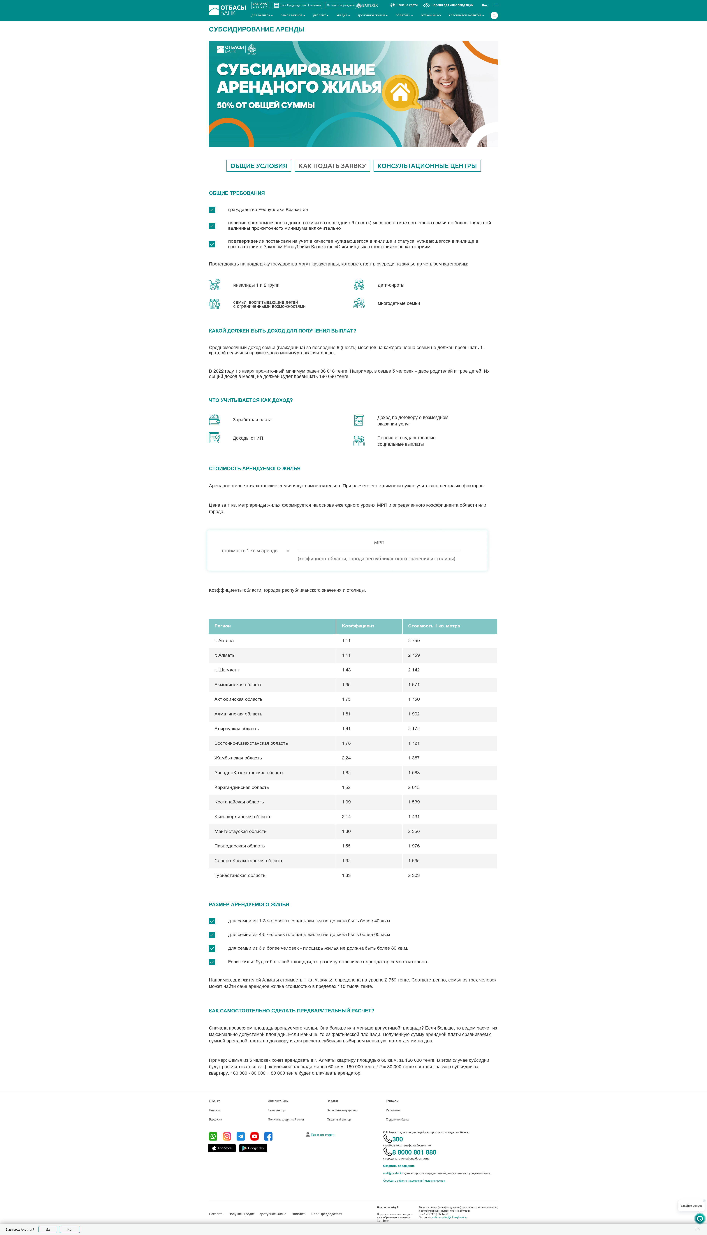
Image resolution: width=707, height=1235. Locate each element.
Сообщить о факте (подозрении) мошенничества (414, 1180)
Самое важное (292, 16)
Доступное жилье (372, 16)
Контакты (392, 1101)
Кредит (342, 16)
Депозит (320, 16)
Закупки (332, 1101)
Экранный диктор (339, 1119)
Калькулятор (276, 1110)
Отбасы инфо (431, 16)
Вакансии (215, 1119)
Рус (485, 5)
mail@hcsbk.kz (393, 1173)
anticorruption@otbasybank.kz (449, 1217)
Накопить (216, 1213)
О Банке (214, 1101)
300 (397, 1138)
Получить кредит (241, 1213)
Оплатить (403, 16)
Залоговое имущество (342, 1110)
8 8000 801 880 (414, 1152)
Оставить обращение (399, 1166)
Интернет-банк (278, 1101)
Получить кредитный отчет (286, 1119)
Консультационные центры (427, 165)
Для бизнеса (261, 16)
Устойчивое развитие (465, 16)
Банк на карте (323, 1134)
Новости (215, 1110)
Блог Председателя (326, 1213)
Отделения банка (397, 1119)
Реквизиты (393, 1110)
